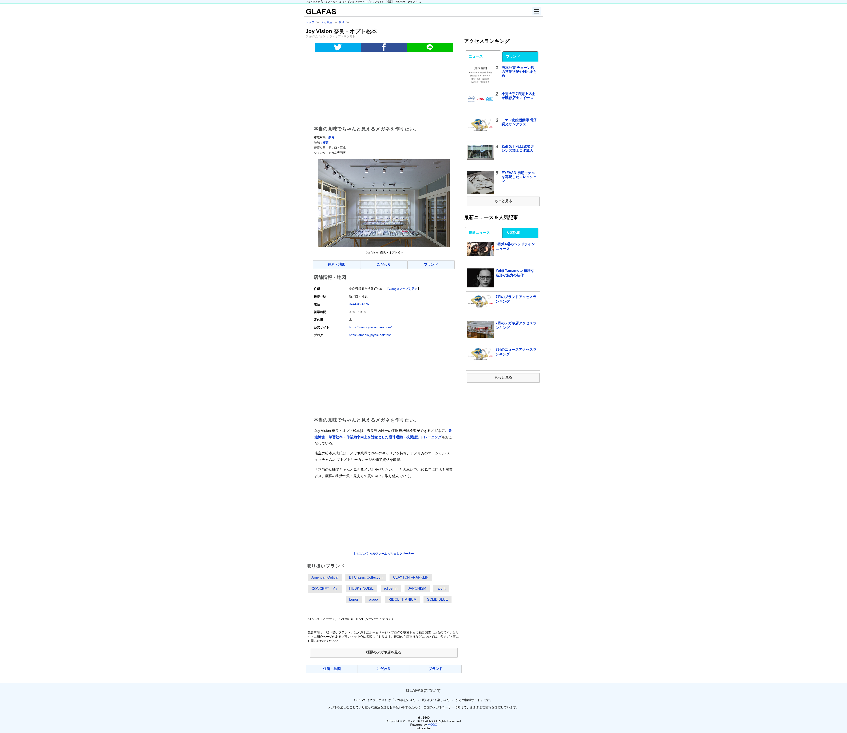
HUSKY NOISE (361, 588)
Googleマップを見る (403, 289)
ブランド (431, 264)
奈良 (331, 137)
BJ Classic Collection (365, 577)
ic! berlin (390, 588)
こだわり (384, 264)
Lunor (353, 599)
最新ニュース (479, 232)
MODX (432, 724)
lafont (441, 588)
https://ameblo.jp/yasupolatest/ (370, 335)
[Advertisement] (383, 89)
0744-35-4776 (359, 304)
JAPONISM (417, 588)
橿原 (325, 142)
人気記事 (513, 232)
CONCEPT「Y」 (325, 589)
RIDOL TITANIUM (402, 599)
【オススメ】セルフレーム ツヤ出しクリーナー (383, 553)
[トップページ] (320, 13)
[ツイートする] (338, 47)
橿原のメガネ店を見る (383, 652)
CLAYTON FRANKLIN (411, 577)
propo (373, 599)
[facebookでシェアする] (384, 47)
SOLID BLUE (437, 599)
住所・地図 (336, 264)
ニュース (476, 56)
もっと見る (503, 201)
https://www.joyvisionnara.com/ (370, 327)
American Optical (324, 577)
